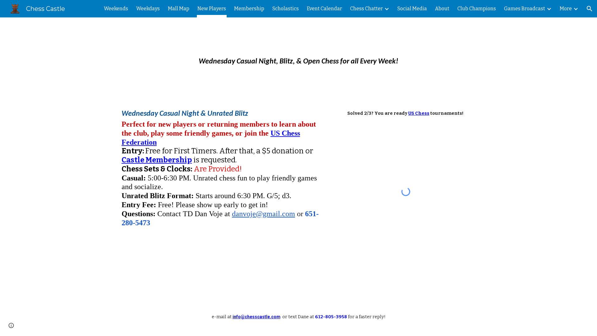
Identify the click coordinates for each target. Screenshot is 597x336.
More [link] (566, 9)
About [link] (442, 9)
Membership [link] (249, 9)
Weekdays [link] (148, 9)
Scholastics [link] (285, 9)
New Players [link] (211, 9)
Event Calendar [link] (324, 9)
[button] (589, 8)
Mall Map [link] (178, 9)
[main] (298, 57)
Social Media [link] (412, 9)
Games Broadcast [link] (524, 9)
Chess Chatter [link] (366, 9)
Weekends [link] (116, 9)
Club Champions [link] (476, 9)
